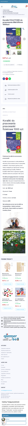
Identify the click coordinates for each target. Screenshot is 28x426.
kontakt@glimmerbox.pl (6, 390)
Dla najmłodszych (5, 356)
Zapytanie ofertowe (5, 373)
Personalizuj (6, 419)
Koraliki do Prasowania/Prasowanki (10, 13)
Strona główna (6, 10)
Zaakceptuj (6, 415)
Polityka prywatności (6, 377)
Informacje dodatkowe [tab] (9, 112)
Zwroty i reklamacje (5, 369)
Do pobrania (4, 381)
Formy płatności (4, 371)
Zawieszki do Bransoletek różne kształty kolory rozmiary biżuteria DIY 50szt (7, 299)
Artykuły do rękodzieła (6, 352)
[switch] (3, 424)
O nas (2, 365)
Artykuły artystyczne (5, 350)
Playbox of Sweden (10, 74)
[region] (14, 412)
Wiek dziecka (4, 354)
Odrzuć (4, 423)
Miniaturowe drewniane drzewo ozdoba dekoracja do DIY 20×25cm (7, 274)
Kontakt (2, 383)
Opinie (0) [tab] (5, 115)
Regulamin (3, 375)
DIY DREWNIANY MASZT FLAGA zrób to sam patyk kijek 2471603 (20, 299)
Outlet (2, 358)
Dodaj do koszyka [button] (7, 284)
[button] (9, 65)
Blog (2, 379)
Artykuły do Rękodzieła (8, 11)
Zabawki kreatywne (5, 348)
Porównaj (20, 64)
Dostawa (3, 367)
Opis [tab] (4, 108)
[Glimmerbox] (14, 6)
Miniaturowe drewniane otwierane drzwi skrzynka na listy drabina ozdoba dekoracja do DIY (19, 274)
